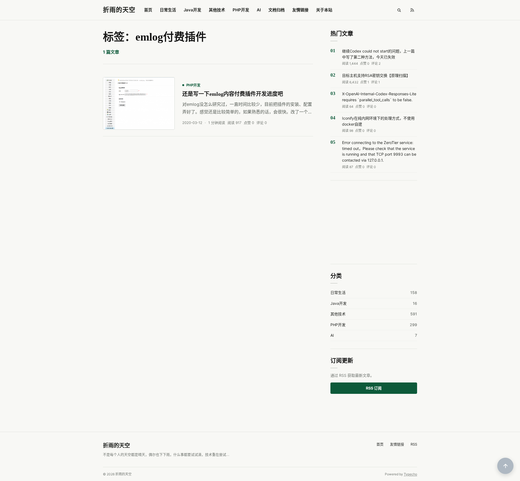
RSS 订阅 (374, 388)
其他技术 (217, 9)
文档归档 (276, 9)
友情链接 (300, 9)
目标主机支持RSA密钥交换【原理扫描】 (376, 75)
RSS (414, 444)
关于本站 (324, 9)
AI (259, 9)
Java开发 (192, 9)
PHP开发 (241, 9)
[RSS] (412, 10)
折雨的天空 (116, 446)
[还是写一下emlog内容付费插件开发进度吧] (139, 103)
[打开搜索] (399, 10)
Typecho (410, 474)
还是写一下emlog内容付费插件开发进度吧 (232, 94)
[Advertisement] (373, 222)
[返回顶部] (505, 466)
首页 (148, 9)
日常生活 (168, 9)
